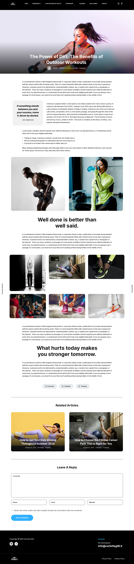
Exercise (50, 386)
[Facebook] (11, 543)
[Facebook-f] (122, 3)
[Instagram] (118, 3)
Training (82, 68)
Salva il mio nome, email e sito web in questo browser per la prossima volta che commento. (48, 510)
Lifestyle (75, 68)
